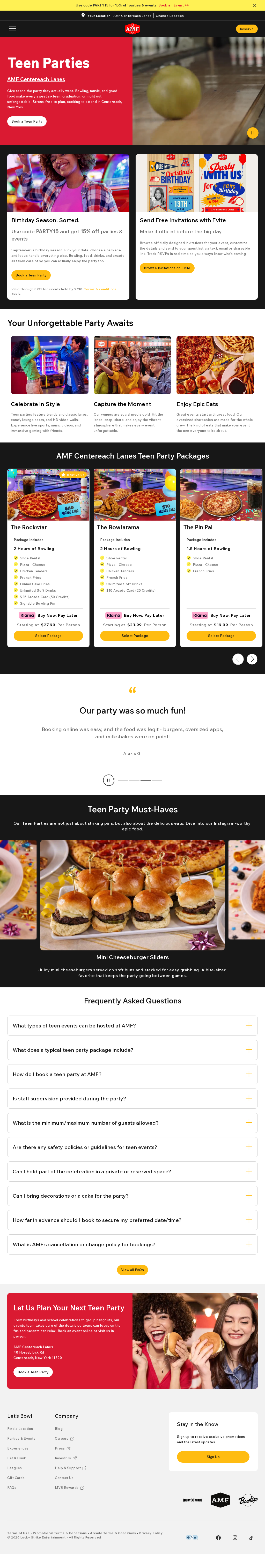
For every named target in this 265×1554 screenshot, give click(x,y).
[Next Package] (252, 659)
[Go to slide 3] (146, 780)
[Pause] (253, 133)
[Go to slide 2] (134, 780)
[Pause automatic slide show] (109, 780)
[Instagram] (235, 1537)
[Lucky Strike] (192, 1500)
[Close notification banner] (255, 5)
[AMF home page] (132, 28)
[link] (247, 29)
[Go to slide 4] (157, 780)
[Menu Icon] (12, 29)
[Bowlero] (248, 1500)
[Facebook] (218, 1537)
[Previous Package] (238, 659)
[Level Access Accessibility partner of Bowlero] (192, 1537)
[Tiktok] (251, 1538)
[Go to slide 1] (123, 780)
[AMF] (220, 1500)
